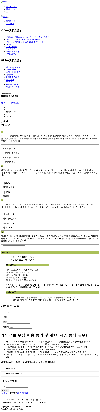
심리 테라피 (11, 74)
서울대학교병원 (10, 219)
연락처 (6, 327)
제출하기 (5, 390)
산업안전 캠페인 (13, 87)
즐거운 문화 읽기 (13, 72)
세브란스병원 (9, 223)
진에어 (6, 196)
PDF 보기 (10, 24)
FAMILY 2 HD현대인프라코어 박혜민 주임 (24, 39)
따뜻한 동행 (11, 49)
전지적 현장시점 (13, 51)
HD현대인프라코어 (11, 157)
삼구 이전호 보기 (10, 103)
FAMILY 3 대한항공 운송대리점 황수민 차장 (25, 42)
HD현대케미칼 (9, 162)
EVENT (9, 82)
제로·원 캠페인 (12, 84)
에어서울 (7, 192)
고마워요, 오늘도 (13, 67)
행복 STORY (11, 9)
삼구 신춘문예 (12, 69)
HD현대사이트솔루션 (12, 153)
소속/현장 (7, 312)
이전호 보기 (11, 21)
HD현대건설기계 (10, 148)
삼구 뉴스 (10, 80)
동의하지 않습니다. (14, 373)
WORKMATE (11, 47)
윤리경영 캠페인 (13, 77)
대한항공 (7, 183)
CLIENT (9, 44)
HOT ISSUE (11, 54)
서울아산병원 (9, 228)
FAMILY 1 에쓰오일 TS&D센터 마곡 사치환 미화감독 (28, 37)
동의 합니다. (11, 368)
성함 (5, 322)
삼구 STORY (11, 7)
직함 (5, 317)
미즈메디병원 (9, 214)
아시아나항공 (9, 187)
